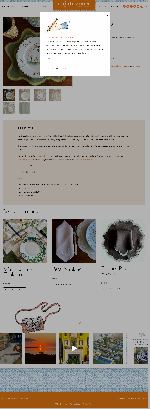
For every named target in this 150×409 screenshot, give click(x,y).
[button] (70, 22)
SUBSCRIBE (54, 69)
